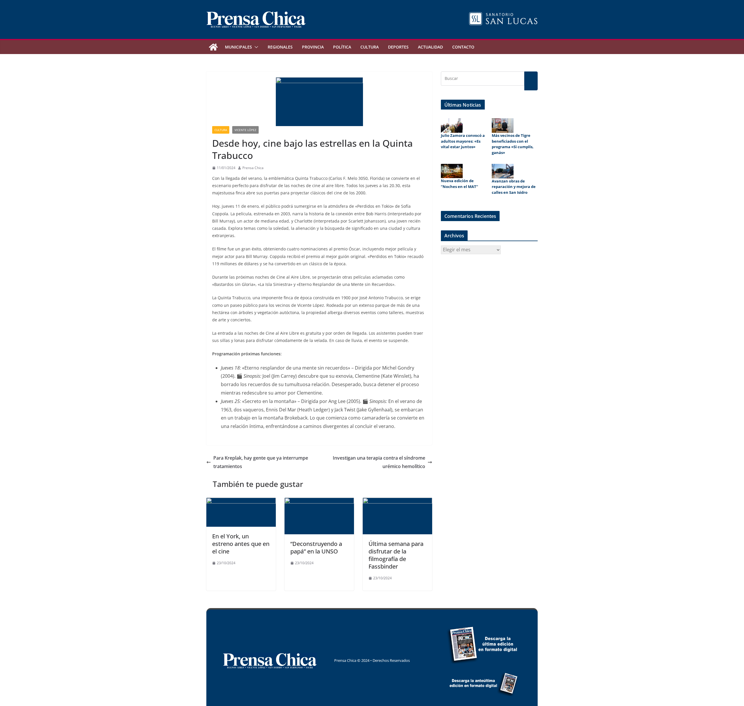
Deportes (398, 47)
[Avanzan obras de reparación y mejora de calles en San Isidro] (503, 171)
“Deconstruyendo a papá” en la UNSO (316, 547)
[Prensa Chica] (213, 47)
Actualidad (430, 47)
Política (342, 47)
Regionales (280, 47)
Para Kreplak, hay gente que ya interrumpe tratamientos (260, 462)
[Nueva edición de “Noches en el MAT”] (452, 171)
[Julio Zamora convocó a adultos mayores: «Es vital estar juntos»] (452, 125)
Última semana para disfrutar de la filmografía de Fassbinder (396, 555)
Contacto (463, 47)
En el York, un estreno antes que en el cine (240, 543)
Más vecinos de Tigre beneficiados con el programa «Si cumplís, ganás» (513, 144)
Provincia (313, 47)
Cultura (369, 47)
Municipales (238, 47)
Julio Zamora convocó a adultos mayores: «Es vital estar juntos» (463, 141)
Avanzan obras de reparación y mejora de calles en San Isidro (514, 186)
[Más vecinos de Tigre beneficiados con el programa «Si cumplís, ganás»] (503, 125)
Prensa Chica (253, 167)
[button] (255, 47)
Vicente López (245, 130)
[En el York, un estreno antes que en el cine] (241, 502)
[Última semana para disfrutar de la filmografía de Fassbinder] (397, 502)
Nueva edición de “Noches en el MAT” (459, 183)
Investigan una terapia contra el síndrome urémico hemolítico (379, 462)
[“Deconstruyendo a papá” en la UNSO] (319, 502)
